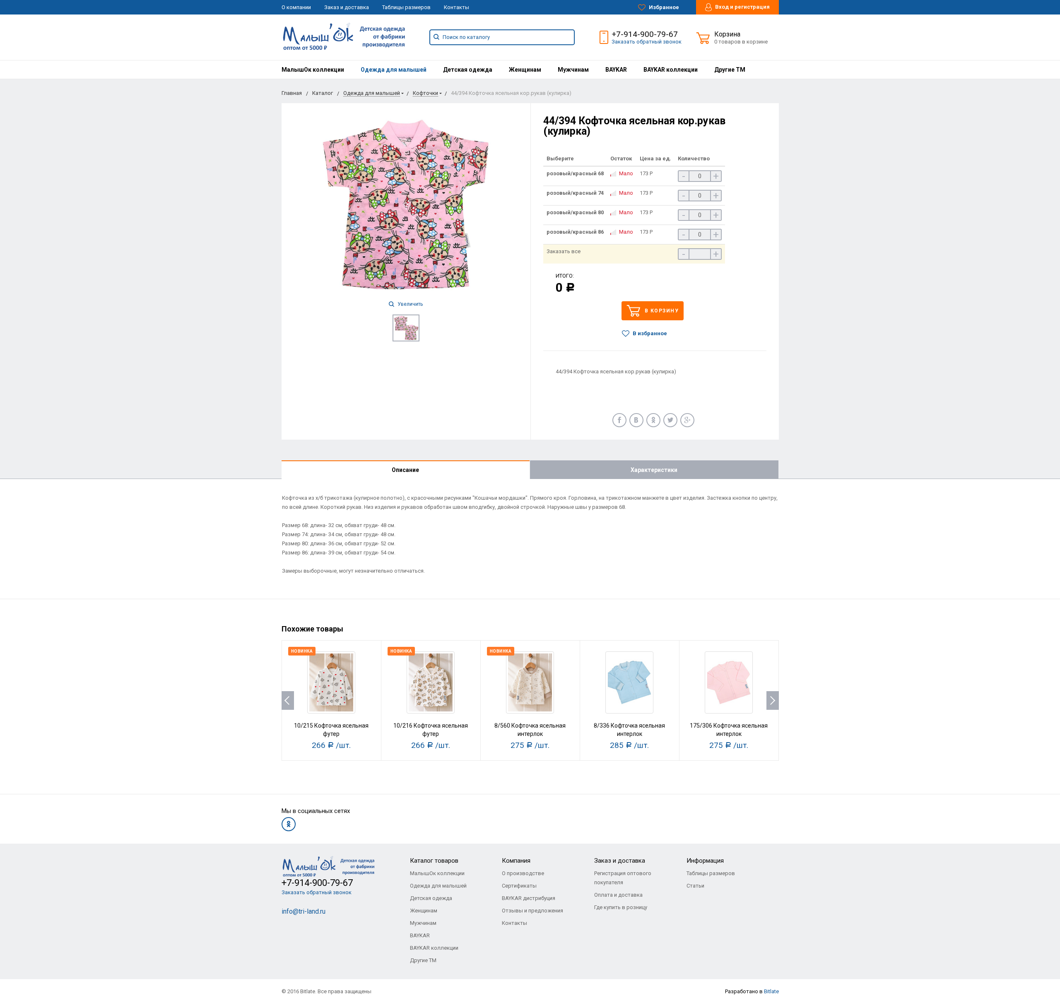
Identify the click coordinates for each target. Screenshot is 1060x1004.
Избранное (663, 7)
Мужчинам (573, 69)
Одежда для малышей (393, 69)
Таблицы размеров (406, 7)
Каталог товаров (434, 860)
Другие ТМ (729, 69)
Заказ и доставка (346, 7)
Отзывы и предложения (532, 910)
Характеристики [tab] (654, 470)
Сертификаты (519, 886)
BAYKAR (616, 69)
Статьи (695, 886)
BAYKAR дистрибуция (528, 898)
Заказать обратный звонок (647, 42)
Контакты (456, 7)
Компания (516, 860)
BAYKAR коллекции (670, 69)
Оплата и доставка (618, 895)
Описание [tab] (405, 470)
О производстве (523, 873)
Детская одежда (467, 69)
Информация (705, 860)
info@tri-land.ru (303, 911)
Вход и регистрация (742, 7)
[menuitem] (312, 69)
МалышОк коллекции (313, 69)
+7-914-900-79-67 (645, 34)
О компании (296, 7)
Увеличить (409, 304)
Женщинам (525, 69)
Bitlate (771, 991)
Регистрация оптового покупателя (622, 877)
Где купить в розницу (620, 907)
